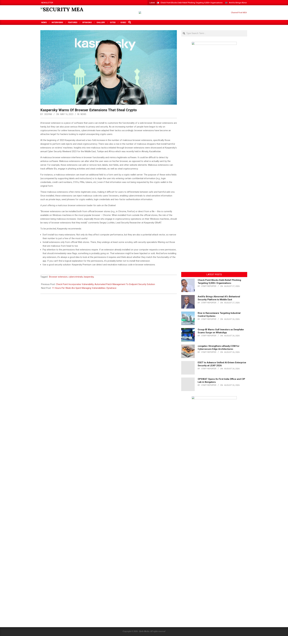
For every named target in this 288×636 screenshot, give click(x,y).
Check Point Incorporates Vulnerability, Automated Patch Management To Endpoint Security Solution (105, 284)
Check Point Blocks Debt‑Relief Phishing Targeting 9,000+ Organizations (191, 2)
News (83, 114)
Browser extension (58, 276)
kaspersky (89, 276)
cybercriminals (76, 276)
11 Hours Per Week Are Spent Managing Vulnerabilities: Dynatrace (84, 288)
